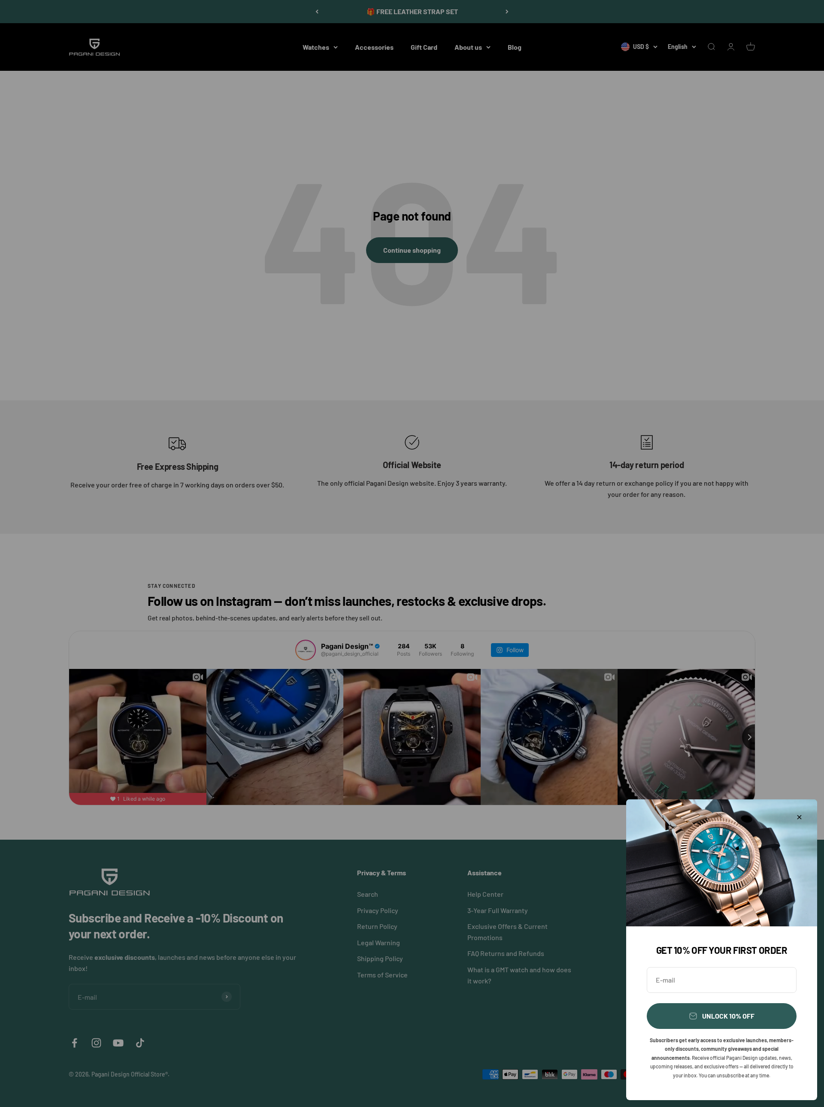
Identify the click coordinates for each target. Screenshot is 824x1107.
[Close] (799, 817)
